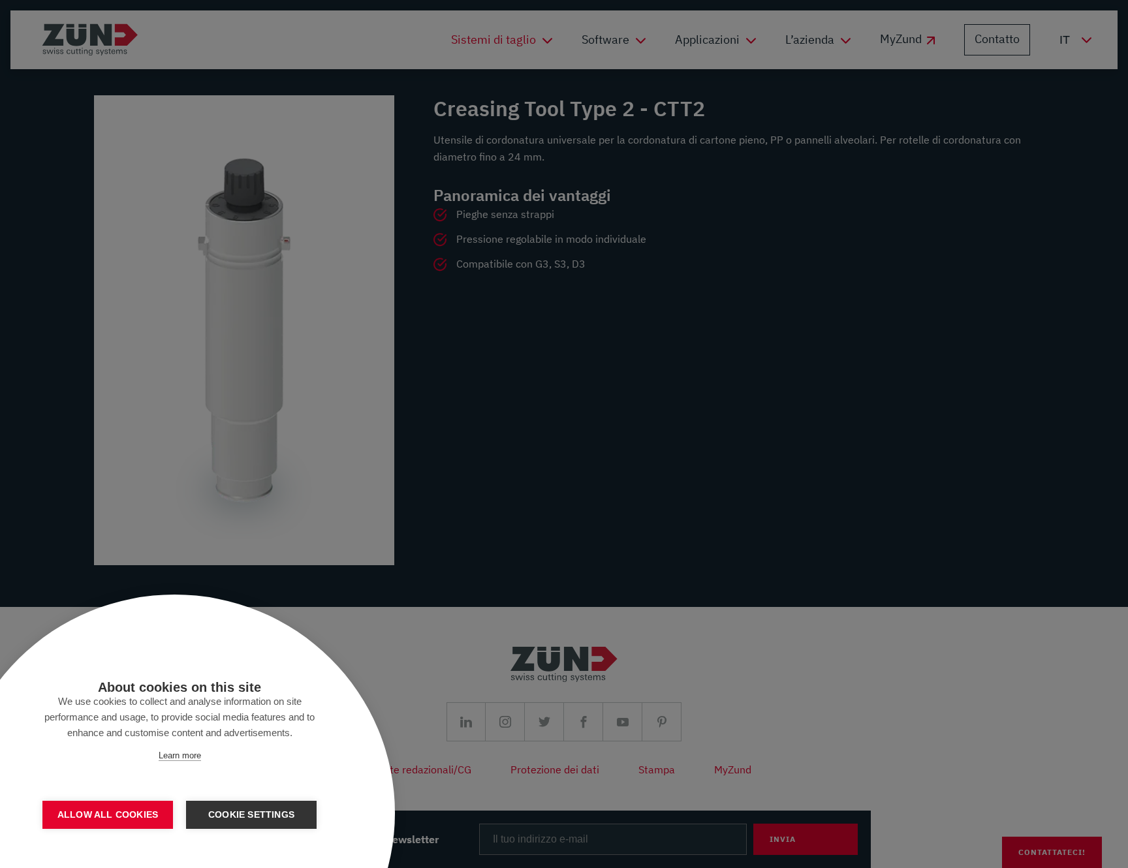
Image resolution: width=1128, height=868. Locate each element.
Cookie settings (251, 815)
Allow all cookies (107, 815)
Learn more (180, 755)
